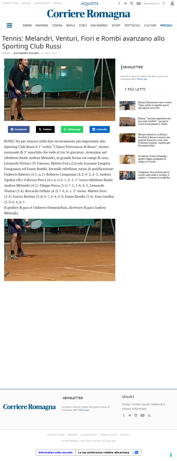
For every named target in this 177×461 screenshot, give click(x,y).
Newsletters (151, 3)
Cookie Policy (89, 434)
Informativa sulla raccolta (55, 452)
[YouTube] (138, 3)
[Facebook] (119, 3)
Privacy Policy (108, 434)
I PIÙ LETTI (135, 89)
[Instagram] (131, 3)
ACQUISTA (90, 4)
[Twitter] (125, 3)
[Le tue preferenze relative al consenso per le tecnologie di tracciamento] (171, 455)
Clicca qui (142, 79)
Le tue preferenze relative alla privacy (103, 452)
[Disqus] (88, 336)
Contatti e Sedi (55, 434)
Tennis (6, 53)
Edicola (125, 434)
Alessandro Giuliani (26, 53)
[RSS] (149, 415)
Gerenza (72, 434)
